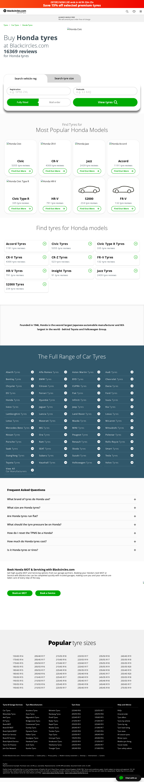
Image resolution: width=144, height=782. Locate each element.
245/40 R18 (104, 680)
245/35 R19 (104, 677)
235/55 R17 (104, 659)
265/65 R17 (126, 684)
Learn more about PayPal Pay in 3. (76, 773)
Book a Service (47, 593)
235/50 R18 (104, 656)
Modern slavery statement (68, 756)
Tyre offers (122, 717)
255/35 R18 (126, 659)
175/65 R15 (18, 663)
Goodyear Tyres (32, 738)
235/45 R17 (83, 680)
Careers (102, 756)
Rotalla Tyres (54, 727)
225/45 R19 (61, 684)
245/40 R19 (104, 684)
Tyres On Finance (9, 745)
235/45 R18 (83, 684)
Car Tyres (6, 710)
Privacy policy (52, 756)
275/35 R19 (126, 687)
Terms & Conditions (27, 756)
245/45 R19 (126, 656)
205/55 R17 (39, 670)
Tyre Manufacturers (34, 705)
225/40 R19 (61, 673)
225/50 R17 (61, 687)
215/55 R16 (39, 684)
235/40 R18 (83, 673)
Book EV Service (9, 738)
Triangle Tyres (54, 748)
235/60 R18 (104, 670)
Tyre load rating (124, 727)
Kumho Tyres (31, 748)
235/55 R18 (104, 663)
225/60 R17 (83, 663)
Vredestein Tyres (55, 741)
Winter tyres (122, 738)
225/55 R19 (83, 659)
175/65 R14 (18, 659)
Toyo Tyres (53, 734)
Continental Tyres (33, 724)
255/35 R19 (126, 663)
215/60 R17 (61, 663)
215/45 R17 (39, 677)
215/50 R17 (39, 680)
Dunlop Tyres (31, 727)
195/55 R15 (18, 680)
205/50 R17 (39, 663)
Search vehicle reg (26, 78)
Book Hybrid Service (11, 741)
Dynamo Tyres (31, 731)
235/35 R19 (83, 670)
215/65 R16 (61, 666)
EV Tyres (6, 721)
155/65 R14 (18, 656)
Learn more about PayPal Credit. (53, 773)
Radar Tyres (53, 721)
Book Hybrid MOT (10, 731)
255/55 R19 (126, 680)
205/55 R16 (39, 666)
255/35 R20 (126, 666)
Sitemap (83, 756)
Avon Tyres (30, 714)
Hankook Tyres (32, 741)
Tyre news (122, 731)
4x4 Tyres (6, 717)
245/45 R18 (104, 687)
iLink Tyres (30, 745)
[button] (127, 11)
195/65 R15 (18, 687)
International (92, 756)
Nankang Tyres (55, 714)
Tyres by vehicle (124, 721)
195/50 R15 (18, 677)
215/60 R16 (61, 659)
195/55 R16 (18, 684)
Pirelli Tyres (53, 717)
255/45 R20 (126, 673)
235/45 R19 (83, 687)
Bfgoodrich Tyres (32, 717)
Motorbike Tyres (9, 714)
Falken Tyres (31, 734)
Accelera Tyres (32, 710)
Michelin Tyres (54, 710)
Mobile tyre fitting (124, 741)
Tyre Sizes (76, 705)
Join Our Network (9, 748)
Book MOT (7, 724)
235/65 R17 (104, 673)
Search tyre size (64, 78)
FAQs (120, 710)
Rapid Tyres (53, 724)
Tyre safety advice (125, 748)
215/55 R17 (39, 687)
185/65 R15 (18, 673)
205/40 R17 (39, 656)
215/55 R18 (61, 656)
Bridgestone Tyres (33, 721)
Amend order (123, 714)
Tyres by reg (122, 724)
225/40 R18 (61, 670)
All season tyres (124, 734)
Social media (123, 745)
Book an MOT (19, 593)
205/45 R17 (39, 659)
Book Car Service (9, 734)
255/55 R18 (126, 677)
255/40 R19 (126, 670)
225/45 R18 (61, 680)
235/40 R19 (83, 677)
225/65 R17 (83, 666)
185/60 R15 (18, 670)
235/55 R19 (104, 666)
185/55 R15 (18, 666)
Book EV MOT (8, 727)
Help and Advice (124, 705)
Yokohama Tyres (55, 745)
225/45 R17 (61, 677)
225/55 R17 (83, 656)
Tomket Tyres (54, 731)
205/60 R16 (39, 673)
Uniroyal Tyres (54, 738)
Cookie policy (41, 756)
